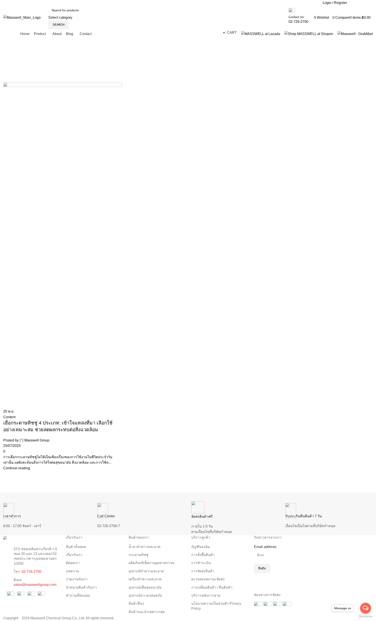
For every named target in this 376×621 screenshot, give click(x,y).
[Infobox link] (188, 19)
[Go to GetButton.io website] (366, 616)
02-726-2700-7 (108, 526)
